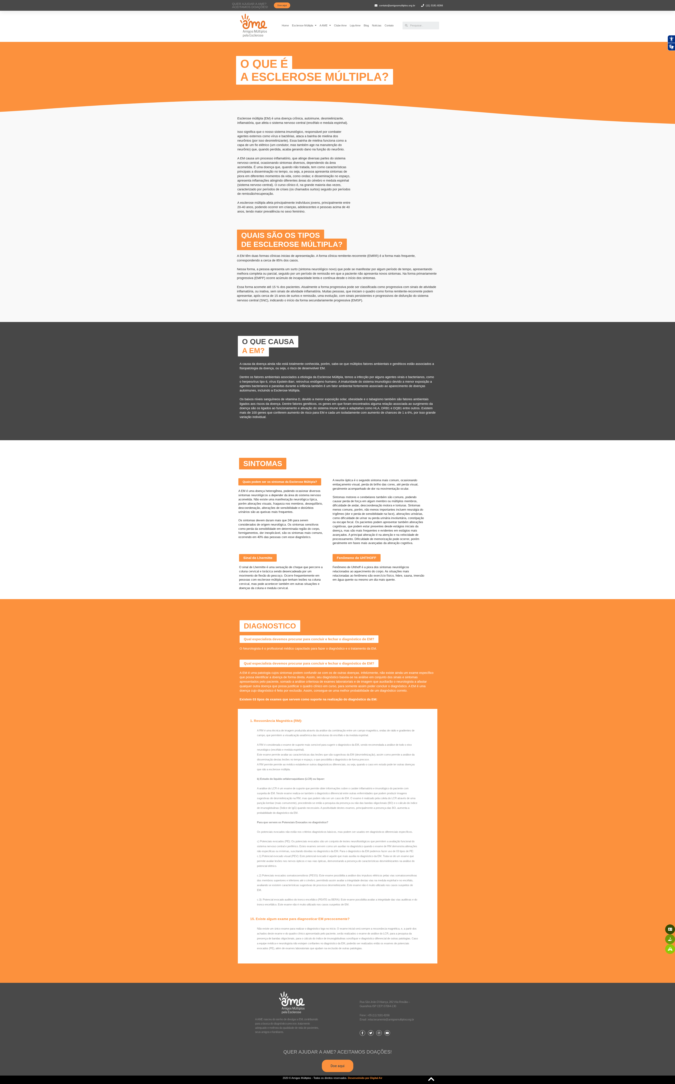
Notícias (376, 25)
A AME (323, 25)
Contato (389, 25)
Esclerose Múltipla (302, 25)
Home (285, 25)
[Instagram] (379, 1033)
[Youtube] (387, 1033)
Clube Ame (340, 25)
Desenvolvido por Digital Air (365, 1077)
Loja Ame (355, 25)
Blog (366, 25)
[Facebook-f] (362, 1033)
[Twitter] (371, 1033)
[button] (282, 5)
